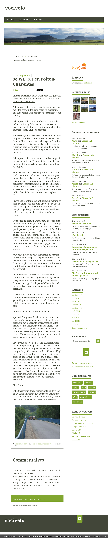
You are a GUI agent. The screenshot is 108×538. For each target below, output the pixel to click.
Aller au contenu (7, 2)
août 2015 (76, 311)
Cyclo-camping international (83, 423)
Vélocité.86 (76, 430)
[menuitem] (10, 19)
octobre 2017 (77, 295)
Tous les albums (78, 122)
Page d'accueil (32, 56)
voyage (75, 387)
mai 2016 (75, 298)
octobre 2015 (77, 308)
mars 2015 (76, 324)
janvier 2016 (77, 305)
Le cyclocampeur (79, 426)
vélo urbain (77, 402)
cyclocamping (79, 392)
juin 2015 (75, 314)
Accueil (10, 19)
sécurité (92, 387)
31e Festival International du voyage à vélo (85, 274)
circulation (77, 383)
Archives (23, 19)
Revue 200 (76, 439)
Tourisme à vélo (18, 56)
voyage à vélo (85, 397)
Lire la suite (87, 83)
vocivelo (15, 8)
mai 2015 (75, 318)
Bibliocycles (77, 433)
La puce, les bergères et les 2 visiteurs (28, 60)
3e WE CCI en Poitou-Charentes (34, 81)
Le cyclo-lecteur (78, 417)
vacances (88, 383)
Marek (75, 155)
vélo (75, 397)
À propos (38, 19)
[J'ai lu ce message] (106, 536)
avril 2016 (76, 301)
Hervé (75, 198)
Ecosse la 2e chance (82, 142)
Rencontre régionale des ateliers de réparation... (84, 248)
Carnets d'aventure (79, 420)
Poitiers (92, 392)
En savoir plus (97, 536)
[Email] (86, 352)
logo (84, 387)
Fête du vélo (78, 235)
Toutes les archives (79, 328)
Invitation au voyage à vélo (85, 261)
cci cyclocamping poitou (42, 444)
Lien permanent (21, 444)
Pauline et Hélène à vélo (81, 436)
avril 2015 (76, 321)
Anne (74, 141)
